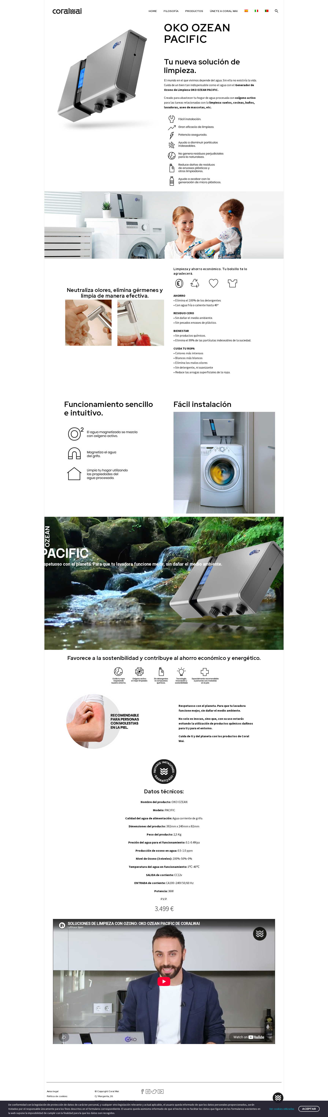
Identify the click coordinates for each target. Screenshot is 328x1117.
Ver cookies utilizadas (281, 1109)
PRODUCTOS (194, 11)
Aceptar (309, 1109)
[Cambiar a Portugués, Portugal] (266, 11)
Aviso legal (52, 1091)
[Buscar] (276, 11)
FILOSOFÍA (171, 11)
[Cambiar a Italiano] (256, 11)
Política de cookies (57, 1096)
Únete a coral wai (224, 11)
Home (153, 11)
